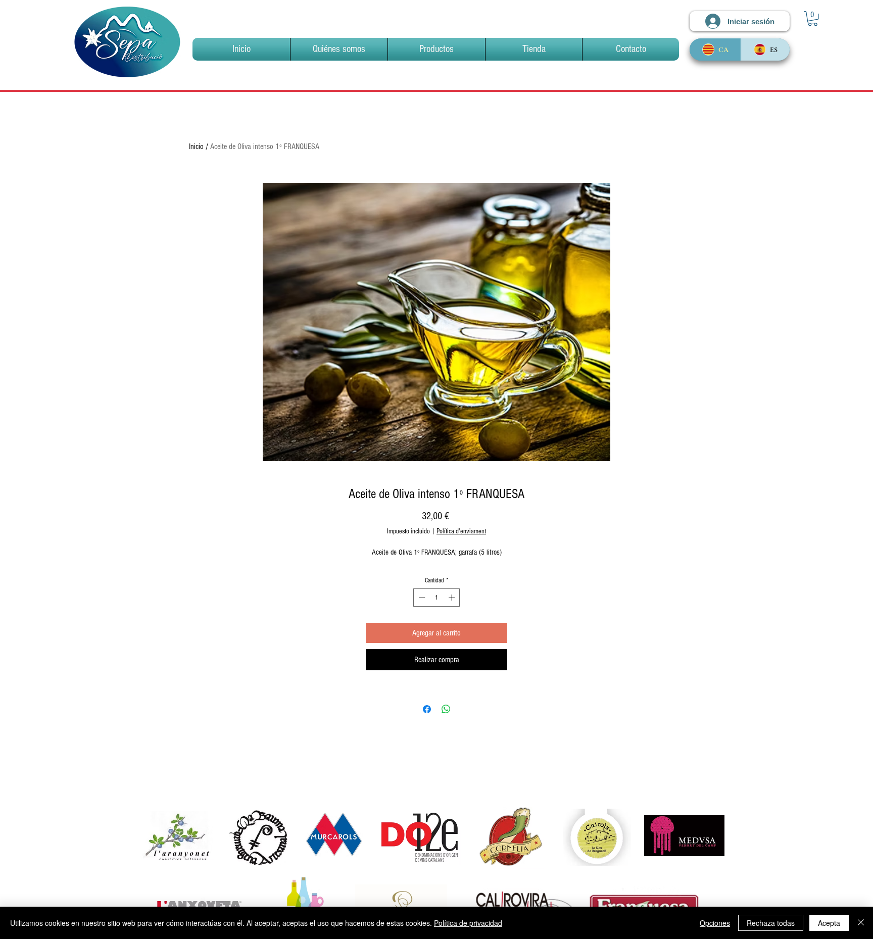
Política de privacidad (468, 923)
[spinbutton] (437, 597)
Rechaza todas (771, 923)
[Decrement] (421, 597)
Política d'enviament (461, 531)
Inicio (196, 146)
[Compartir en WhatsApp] (446, 709)
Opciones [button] (715, 923)
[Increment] (453, 597)
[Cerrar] (861, 923)
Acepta (829, 923)
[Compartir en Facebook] (427, 709)
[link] (812, 18)
